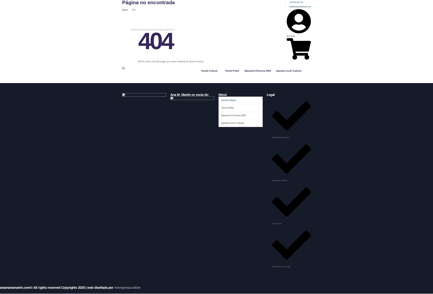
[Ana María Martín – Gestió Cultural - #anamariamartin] (132, 71)
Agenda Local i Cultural (288, 70)
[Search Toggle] (310, 64)
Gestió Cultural (209, 70)
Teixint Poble (232, 70)
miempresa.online (127, 287)
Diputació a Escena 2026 (257, 70)
